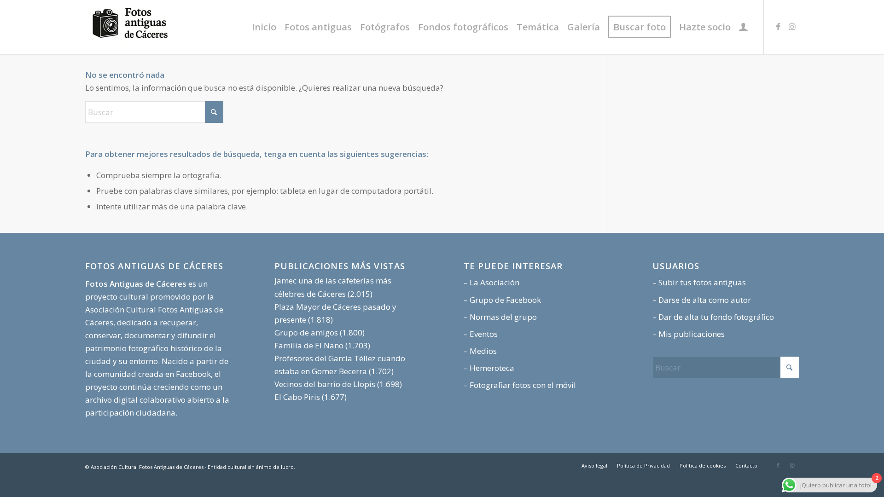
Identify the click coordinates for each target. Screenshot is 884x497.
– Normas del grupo (500, 317)
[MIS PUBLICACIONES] (743, 27)
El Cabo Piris (297, 397)
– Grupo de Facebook (502, 300)
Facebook (193, 374)
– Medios (480, 351)
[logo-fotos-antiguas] (154, 27)
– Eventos (481, 334)
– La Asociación (491, 282)
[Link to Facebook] (778, 27)
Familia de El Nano (308, 345)
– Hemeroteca (489, 368)
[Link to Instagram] (792, 27)
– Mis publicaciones (688, 334)
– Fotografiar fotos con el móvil (520, 385)
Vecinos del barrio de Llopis (324, 384)
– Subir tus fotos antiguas (699, 282)
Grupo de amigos (306, 332)
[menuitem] (264, 27)
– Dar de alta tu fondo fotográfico (713, 317)
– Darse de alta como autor (701, 300)
